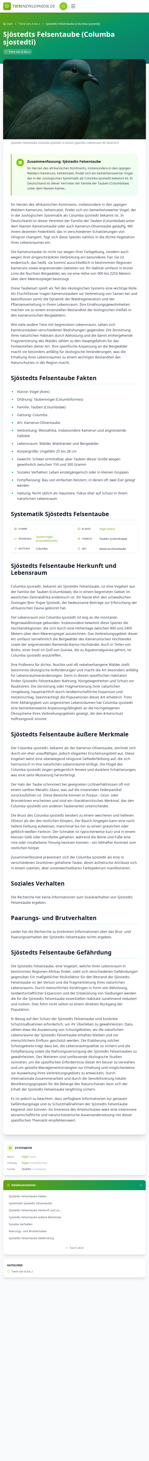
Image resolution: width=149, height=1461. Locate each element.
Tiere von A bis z (29, 24)
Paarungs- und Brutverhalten (28, 1231)
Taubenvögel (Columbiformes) (46, 538)
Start (10, 24)
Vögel (25, 1156)
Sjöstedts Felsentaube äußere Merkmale (35, 1217)
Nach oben (77, 1248)
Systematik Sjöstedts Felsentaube (30, 1203)
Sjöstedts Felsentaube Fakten (28, 1196)
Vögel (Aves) (107, 529)
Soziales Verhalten (21, 1224)
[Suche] (63, 6)
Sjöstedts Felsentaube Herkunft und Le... (35, 1210)
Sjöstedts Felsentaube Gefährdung (31, 1238)
